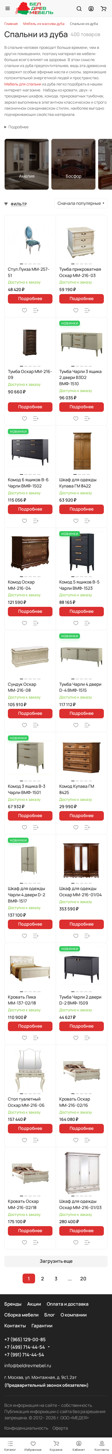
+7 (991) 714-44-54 (24, 1354)
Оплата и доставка (68, 1304)
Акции (34, 1304)
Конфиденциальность (26, 1428)
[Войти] (91, 8)
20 (83, 1278)
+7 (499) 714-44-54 (24, 1347)
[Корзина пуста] (103, 8)
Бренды (12, 1304)
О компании (74, 1315)
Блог (49, 1315)
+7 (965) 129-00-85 (25, 1339)
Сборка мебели (21, 1315)
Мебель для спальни (22, 84)
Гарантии (42, 1325)
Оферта (60, 1428)
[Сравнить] (36, 310)
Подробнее (18, 126)
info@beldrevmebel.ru (27, 1365)
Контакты (15, 1325)
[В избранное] (24, 310)
